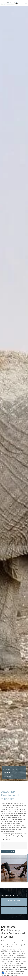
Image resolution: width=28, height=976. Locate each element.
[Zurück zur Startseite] (9, 3)
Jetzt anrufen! (9, 851)
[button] (26, 3)
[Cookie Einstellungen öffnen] (3, 973)
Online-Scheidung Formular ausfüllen (15, 845)
